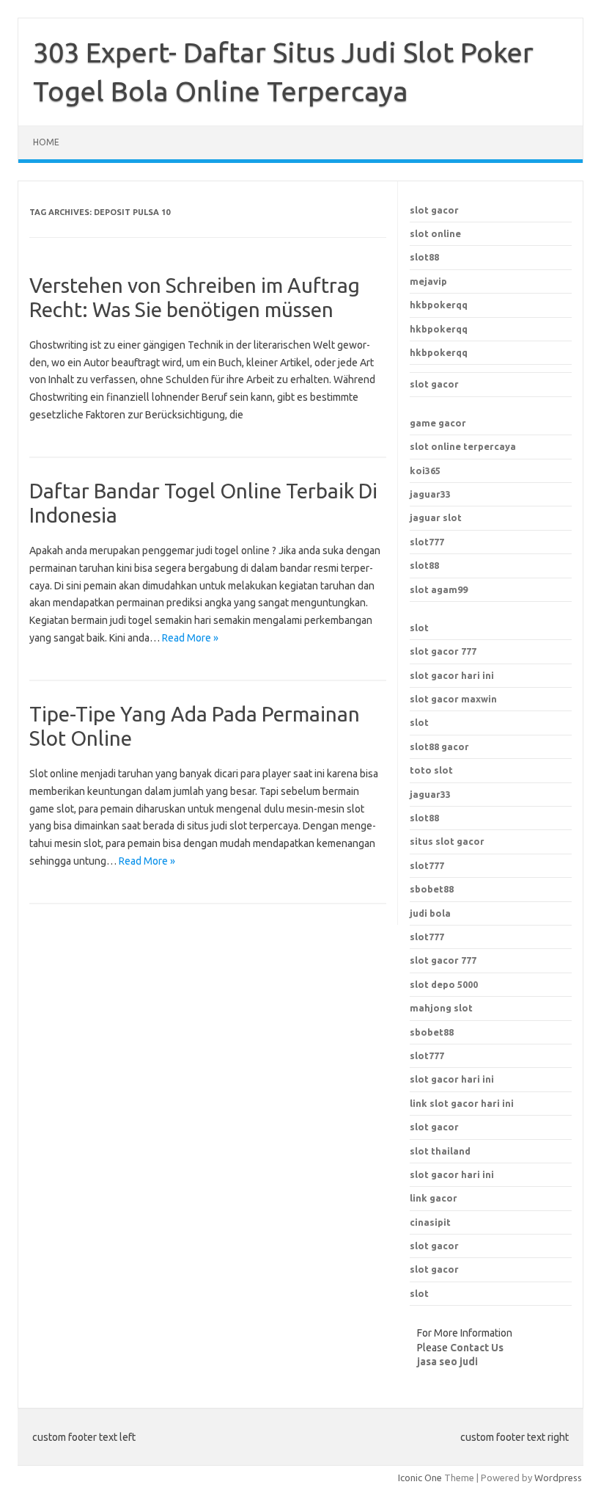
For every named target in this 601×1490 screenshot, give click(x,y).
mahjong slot (441, 1008)
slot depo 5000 (444, 984)
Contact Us (477, 1347)
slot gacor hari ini (452, 675)
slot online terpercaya (463, 446)
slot (419, 722)
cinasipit (430, 1222)
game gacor (438, 423)
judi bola (430, 913)
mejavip (428, 281)
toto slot (431, 770)
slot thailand (440, 1151)
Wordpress (558, 1477)
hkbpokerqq (439, 304)
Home (46, 142)
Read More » (190, 638)
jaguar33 (430, 494)
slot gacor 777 (443, 651)
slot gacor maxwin (453, 699)
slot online (435, 233)
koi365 (425, 470)
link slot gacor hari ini (462, 1103)
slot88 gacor (439, 746)
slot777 (427, 542)
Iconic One (420, 1477)
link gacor (433, 1198)
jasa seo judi (447, 1361)
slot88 (424, 257)
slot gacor (434, 210)
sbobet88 (432, 1032)
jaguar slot (436, 517)
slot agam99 (439, 589)
